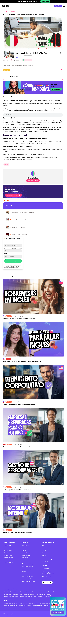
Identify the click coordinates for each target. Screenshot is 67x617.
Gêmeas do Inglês (26, 552)
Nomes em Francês (37, 605)
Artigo (9, 316)
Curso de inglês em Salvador (11, 594)
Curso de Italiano (8, 552)
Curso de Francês (8, 550)
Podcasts (11, 11)
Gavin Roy (24, 550)
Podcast (7, 70)
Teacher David (25, 560)
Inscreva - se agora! (13, 261)
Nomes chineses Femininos (37, 608)
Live (9, 359)
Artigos (44, 552)
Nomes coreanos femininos (46, 603)
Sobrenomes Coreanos (25, 605)
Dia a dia (16, 11)
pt (47, 582)
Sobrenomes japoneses (9, 608)
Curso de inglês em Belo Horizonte (28, 591)
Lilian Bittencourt (26, 555)
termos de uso (12, 266)
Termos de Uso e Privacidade (29, 578)
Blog (7, 11)
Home (4, 11)
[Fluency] (5, 6)
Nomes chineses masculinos (10, 605)
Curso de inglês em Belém (26, 596)
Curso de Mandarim (8, 562)
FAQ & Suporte (45, 568)
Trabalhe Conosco (26, 569)
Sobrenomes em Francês (23, 608)
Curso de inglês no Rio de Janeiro (47, 591)
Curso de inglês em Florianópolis (42, 596)
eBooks (44, 555)
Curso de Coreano (8, 560)
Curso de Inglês (7, 545)
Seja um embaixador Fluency (28, 581)
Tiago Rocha (25, 557)
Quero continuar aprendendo (33, 180)
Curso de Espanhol (8, 548)
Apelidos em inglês (33, 603)
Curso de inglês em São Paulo (11, 591)
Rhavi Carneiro (25, 545)
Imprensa (24, 571)
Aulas (43, 548)
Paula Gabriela (25, 548)
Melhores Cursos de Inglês (10, 603)
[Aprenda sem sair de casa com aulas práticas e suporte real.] (33, 87)
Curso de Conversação (27, 566)
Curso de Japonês (8, 557)
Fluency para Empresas (27, 576)
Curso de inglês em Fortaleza (11, 596)
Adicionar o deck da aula (12, 195)
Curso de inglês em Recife (43, 594)
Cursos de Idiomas (9, 542)
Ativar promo (45, 1)
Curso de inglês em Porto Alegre (27, 594)
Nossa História (45, 561)
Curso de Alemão (8, 555)
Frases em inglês (23, 603)
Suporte (24, 574)
